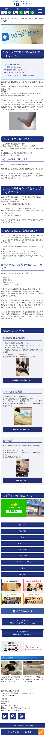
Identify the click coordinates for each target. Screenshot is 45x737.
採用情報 (22, 574)
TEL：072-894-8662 (8, 695)
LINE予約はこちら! (19, 732)
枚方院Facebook (24, 611)
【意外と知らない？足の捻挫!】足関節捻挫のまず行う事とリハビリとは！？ (10, 679)
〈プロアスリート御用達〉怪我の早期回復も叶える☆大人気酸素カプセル (33, 679)
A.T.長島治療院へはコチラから (22, 621)
